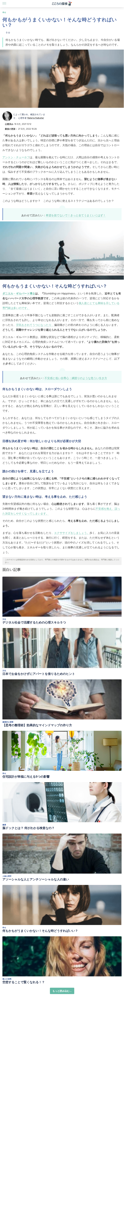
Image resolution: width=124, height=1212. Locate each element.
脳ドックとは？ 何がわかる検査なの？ (28, 828)
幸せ (4, 12)
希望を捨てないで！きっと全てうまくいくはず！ (76, 215)
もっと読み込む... (62, 990)
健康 (4, 825)
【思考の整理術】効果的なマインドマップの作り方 (37, 725)
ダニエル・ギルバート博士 (18, 293)
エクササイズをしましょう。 (72, 532)
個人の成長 (6, 979)
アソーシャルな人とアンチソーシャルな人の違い (35, 879)
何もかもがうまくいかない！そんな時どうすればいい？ (40, 931)
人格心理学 (6, 876)
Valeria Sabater (35, 118)
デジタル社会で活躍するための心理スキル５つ (34, 622)
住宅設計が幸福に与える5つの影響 (26, 776)
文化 (4, 619)
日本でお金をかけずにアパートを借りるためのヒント (38, 674)
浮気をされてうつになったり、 (35, 324)
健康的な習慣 (7, 722)
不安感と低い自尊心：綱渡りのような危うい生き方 (75, 378)
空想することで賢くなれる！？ (23, 982)
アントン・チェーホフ (16, 157)
